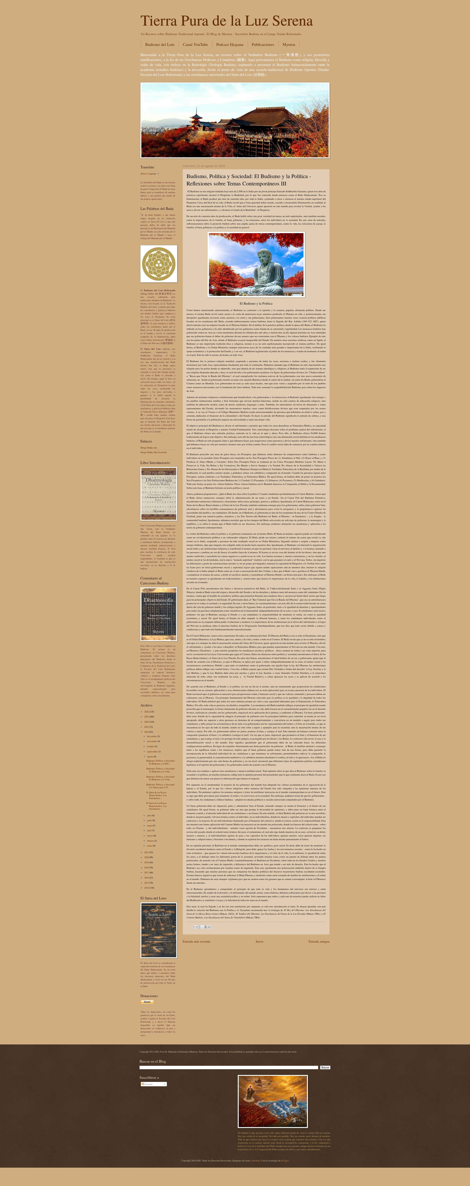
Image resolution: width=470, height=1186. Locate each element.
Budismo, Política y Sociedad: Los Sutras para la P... (160, 786)
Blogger (284, 1160)
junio (149, 820)
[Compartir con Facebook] (206, 927)
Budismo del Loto (160, 44)
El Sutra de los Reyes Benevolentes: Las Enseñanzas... (156, 795)
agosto (150, 756)
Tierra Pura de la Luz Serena (226, 20)
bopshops (256, 1160)
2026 (146, 711)
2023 (146, 726)
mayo (150, 825)
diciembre (152, 736)
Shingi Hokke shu (148, 447)
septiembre (152, 751)
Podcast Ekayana (229, 44)
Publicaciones (263, 44)
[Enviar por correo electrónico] (195, 927)
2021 (146, 852)
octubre (151, 746)
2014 (146, 887)
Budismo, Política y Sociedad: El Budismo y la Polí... (160, 762)
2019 (146, 862)
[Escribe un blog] (199, 927)
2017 (146, 872)
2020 (146, 857)
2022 (146, 731)
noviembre (152, 741)
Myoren (289, 44)
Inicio (259, 941)
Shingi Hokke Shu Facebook (153, 452)
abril (149, 830)
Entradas (148, 1084)
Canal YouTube (195, 44)
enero (150, 845)
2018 (146, 867)
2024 (146, 721)
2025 (146, 716)
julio (149, 815)
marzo (150, 835)
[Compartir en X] (202, 927)
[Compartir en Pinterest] (209, 927)
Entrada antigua (319, 941)
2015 (146, 882)
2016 (146, 877)
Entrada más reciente (197, 941)
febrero (150, 840)
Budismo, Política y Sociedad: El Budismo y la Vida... (160, 770)
